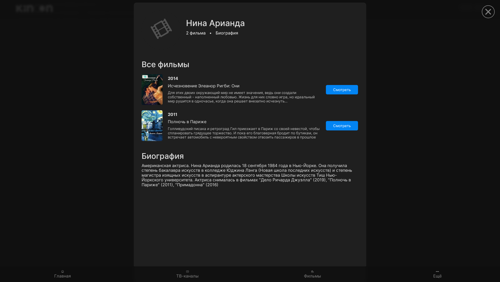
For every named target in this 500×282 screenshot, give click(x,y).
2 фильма (196, 32)
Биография (227, 32)
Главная (62, 275)
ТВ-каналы (187, 275)
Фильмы (312, 275)
